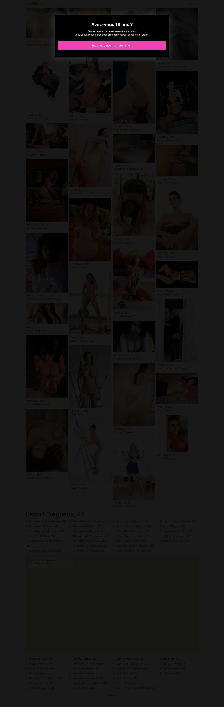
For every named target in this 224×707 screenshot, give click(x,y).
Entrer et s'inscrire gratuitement (112, 45)
